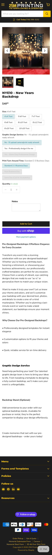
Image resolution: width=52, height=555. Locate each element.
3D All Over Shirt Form (36, 544)
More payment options (26, 237)
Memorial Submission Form (20, 541)
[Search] (47, 14)
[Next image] (45, 50)
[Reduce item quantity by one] (5, 189)
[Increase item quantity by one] (16, 189)
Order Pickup (18, 538)
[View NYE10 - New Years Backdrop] (7, 82)
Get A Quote (31, 538)
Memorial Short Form (15, 544)
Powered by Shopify (26, 550)
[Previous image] (7, 50)
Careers (37, 541)
